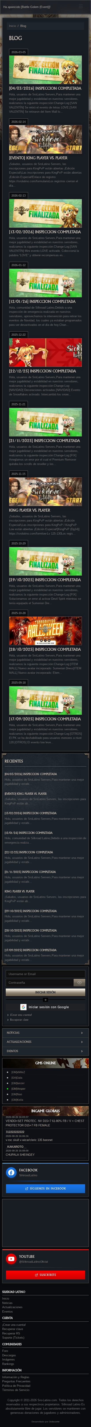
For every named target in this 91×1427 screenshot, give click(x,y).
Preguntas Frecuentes (16, 1381)
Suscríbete (48, 1275)
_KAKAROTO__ (16, 1146)
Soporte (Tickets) (13, 1337)
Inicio (12, 26)
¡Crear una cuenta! (21, 1015)
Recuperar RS (11, 1333)
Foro (5, 1351)
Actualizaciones (19, 1042)
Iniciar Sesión (45, 992)
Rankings (8, 1364)
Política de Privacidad (16, 1385)
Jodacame (54, 1421)
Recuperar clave (19, 1019)
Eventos (12, 1051)
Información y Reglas (15, 1377)
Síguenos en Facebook (48, 1188)
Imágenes (8, 1359)
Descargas (9, 1355)
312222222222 (15, 1132)
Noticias (13, 1032)
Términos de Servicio (15, 1390)
